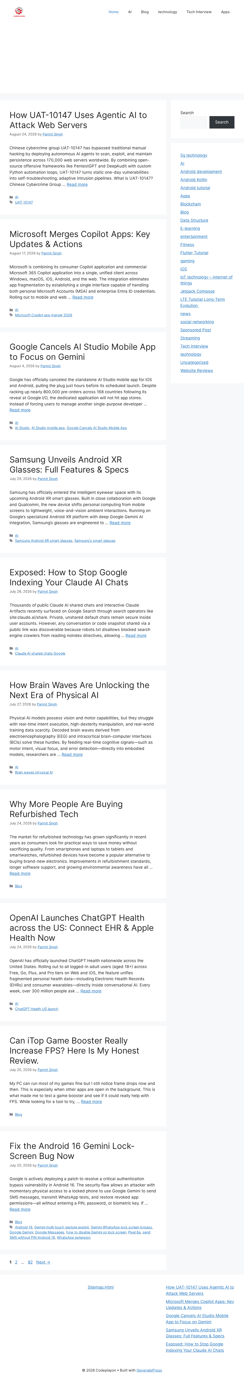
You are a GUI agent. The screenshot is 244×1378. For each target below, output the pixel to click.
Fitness (187, 244)
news (185, 313)
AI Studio (22, 428)
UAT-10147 (24, 202)
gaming (187, 260)
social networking (197, 321)
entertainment (194, 236)
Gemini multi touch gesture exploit (61, 1227)
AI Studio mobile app (48, 428)
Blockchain (190, 204)
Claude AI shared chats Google (40, 653)
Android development (201, 171)
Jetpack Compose (197, 291)
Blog (145, 12)
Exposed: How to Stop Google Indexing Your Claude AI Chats (69, 577)
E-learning (190, 228)
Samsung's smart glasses (95, 540)
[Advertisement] (122, 59)
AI (130, 12)
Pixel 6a (134, 1232)
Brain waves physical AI (34, 772)
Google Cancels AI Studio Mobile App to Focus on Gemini (83, 352)
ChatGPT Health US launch (36, 1009)
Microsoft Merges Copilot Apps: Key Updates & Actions (80, 239)
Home (114, 12)
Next (43, 1262)
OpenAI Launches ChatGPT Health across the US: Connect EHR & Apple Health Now (82, 928)
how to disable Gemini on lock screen (96, 1232)
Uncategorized (194, 362)
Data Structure (194, 220)
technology (167, 12)
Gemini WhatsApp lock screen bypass (121, 1227)
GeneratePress (149, 1370)
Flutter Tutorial (194, 252)
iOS (183, 269)
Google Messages (49, 1232)
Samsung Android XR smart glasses (43, 540)
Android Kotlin (193, 179)
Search (187, 112)
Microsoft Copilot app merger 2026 (43, 315)
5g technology (193, 155)
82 (31, 1262)
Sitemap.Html (101, 1287)
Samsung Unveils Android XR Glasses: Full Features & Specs (69, 464)
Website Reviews (196, 370)
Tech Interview (199, 12)
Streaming (190, 338)
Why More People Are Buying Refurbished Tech (66, 809)
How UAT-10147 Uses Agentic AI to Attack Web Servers (78, 120)
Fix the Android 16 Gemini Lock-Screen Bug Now (72, 1151)
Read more (77, 184)
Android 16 (23, 1227)
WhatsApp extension (74, 1237)
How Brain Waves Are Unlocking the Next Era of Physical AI (79, 690)
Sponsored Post (195, 330)
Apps (225, 12)
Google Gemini (21, 1232)
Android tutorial (195, 187)
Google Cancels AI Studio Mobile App (97, 428)
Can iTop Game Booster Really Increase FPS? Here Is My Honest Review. (74, 1050)
